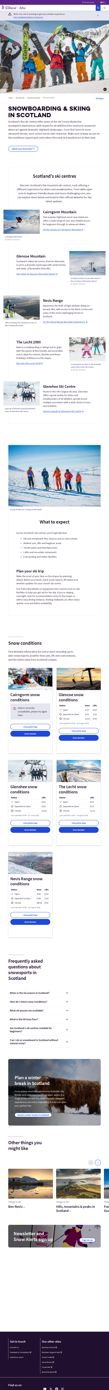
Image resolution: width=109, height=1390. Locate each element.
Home (11, 98)
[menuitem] (22, 1347)
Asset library (47, 1362)
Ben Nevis (15, 1206)
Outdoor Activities (33, 98)
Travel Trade (47, 1357)
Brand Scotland (48, 1372)
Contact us (14, 1347)
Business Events (48, 1347)
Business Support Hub (51, 1352)
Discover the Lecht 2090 (28, 363)
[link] (98, 8)
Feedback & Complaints (19, 1352)
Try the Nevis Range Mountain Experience (64, 321)
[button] (104, 8)
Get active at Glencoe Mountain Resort (36, 273)
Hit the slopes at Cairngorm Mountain (62, 229)
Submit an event (16, 1357)
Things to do (20, 98)
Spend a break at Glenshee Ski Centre (62, 411)
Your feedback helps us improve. (28, 17)
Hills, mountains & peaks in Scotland (75, 1208)
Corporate (46, 1367)
